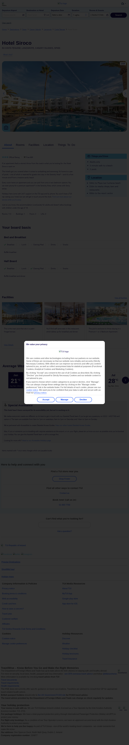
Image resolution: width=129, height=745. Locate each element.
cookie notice (32, 390)
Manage (64, 400)
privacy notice (40, 393)
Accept (45, 400)
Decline (83, 400)
